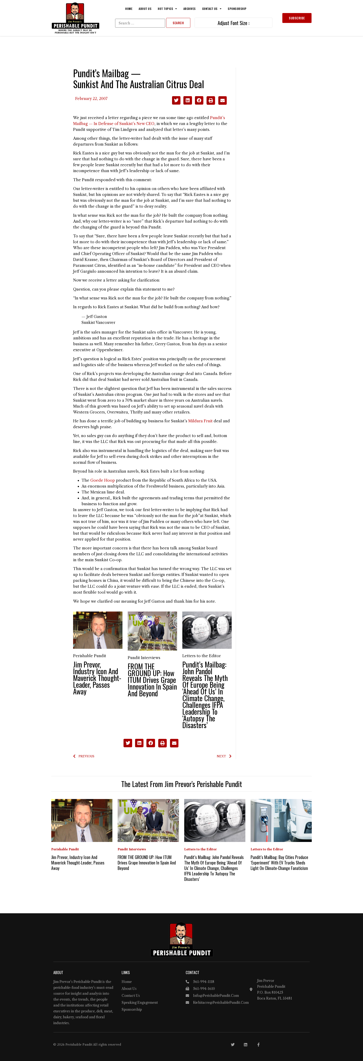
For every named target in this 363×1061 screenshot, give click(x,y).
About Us (145, 9)
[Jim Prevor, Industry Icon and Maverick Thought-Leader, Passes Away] (97, 630)
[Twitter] (233, 1044)
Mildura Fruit (200, 421)
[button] (176, 100)
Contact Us (210, 9)
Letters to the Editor (201, 656)
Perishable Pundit (89, 656)
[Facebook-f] (258, 1044)
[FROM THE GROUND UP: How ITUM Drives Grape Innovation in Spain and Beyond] (152, 631)
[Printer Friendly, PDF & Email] (216, 103)
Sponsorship (237, 9)
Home (128, 9)
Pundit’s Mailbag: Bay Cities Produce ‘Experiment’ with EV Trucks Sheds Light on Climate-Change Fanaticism (279, 862)
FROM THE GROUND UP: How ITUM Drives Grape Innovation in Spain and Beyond (152, 679)
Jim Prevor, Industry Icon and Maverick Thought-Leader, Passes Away (97, 678)
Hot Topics (165, 9)
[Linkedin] (245, 1044)
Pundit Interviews (144, 657)
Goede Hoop (102, 480)
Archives (189, 9)
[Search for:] (140, 23)
